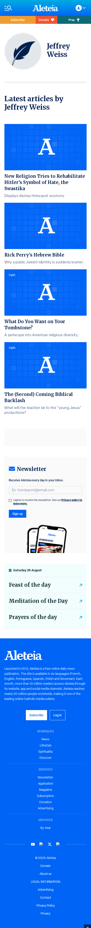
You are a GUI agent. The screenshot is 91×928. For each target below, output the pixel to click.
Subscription (45, 796)
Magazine (45, 790)
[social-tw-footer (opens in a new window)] (50, 844)
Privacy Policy (45, 905)
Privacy (45, 913)
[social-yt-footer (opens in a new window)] (33, 844)
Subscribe (18, 20)
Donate (44, 20)
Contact (45, 898)
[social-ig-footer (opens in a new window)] (58, 844)
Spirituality (45, 752)
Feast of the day (30, 584)
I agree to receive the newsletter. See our (47, 501)
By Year (45, 828)
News (45, 739)
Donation (45, 802)
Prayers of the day (33, 617)
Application (45, 784)
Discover (46, 758)
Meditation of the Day (38, 601)
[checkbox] (10, 500)
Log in (57, 715)
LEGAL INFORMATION (45, 882)
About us (45, 874)
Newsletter (45, 777)
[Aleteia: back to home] (45, 8)
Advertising (45, 808)
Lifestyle (45, 745)
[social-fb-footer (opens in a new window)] (41, 844)
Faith (12, 275)
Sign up (17, 514)
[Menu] (16, 8)
